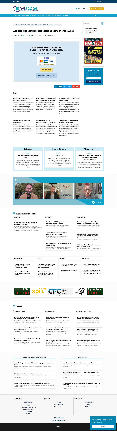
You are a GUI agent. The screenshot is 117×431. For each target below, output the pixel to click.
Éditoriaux (28, 149)
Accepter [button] (103, 426)
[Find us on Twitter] (95, 15)
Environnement (26, 15)
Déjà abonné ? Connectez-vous (47, 75)
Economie (65, 15)
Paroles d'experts (59, 149)
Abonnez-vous (97, 8)
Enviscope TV (82, 8)
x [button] (114, 417)
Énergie (34, 15)
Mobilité (40, 15)
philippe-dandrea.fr (60, 420)
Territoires (17, 15)
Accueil (17, 24)
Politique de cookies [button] (97, 422)
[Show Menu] (103, 1)
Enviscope (58, 426)
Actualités (22, 24)
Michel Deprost (31, 157)
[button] (29, 191)
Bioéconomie (34, 24)
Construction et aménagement (53, 15)
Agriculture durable (42, 24)
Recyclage (27, 153)
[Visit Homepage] (25, 9)
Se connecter (98, 1)
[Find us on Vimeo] (102, 15)
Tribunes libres (89, 149)
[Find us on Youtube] (97, 15)
